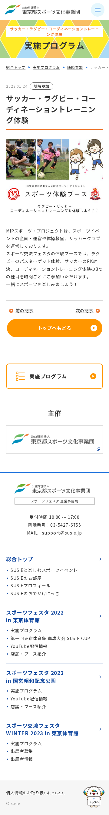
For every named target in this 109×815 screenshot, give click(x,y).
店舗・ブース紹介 (28, 654)
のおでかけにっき (35, 593)
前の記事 (24, 310)
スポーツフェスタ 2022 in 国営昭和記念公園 (35, 676)
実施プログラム (46, 67)
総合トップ (15, 67)
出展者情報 (22, 759)
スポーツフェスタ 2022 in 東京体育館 (35, 616)
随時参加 (75, 67)
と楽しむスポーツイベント (44, 570)
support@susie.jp (62, 533)
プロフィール (31, 585)
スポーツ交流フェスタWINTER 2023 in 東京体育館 (42, 729)
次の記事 (85, 310)
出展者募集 (22, 751)
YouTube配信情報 (29, 646)
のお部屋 (26, 578)
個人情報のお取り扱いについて (35, 793)
